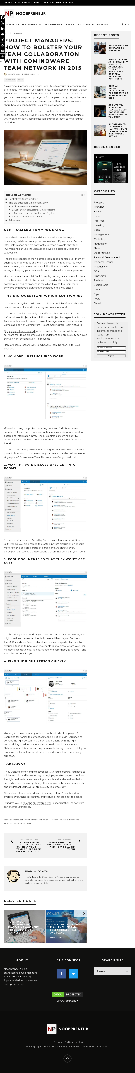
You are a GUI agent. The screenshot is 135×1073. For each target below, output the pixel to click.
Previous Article (29, 839)
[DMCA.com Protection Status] (67, 996)
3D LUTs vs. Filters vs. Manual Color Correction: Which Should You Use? (118, 111)
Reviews (98, 280)
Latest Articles (23, 3)
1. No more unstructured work (26, 206)
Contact (68, 3)
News (97, 248)
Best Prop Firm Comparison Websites (118, 48)
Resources (100, 275)
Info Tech (99, 220)
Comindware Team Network (19, 331)
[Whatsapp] (3, 45)
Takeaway (14, 220)
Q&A (96, 271)
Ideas (37, 3)
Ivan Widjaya (14, 74)
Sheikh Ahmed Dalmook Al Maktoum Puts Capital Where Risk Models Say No (118, 130)
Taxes (97, 289)
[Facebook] (3, 17)
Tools (44, 3)
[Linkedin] (3, 28)
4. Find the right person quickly (27, 216)
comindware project (14, 820)
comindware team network (37, 820)
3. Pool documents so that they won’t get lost (34, 213)
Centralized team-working (23, 199)
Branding (99, 207)
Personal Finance (104, 262)
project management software (65, 820)
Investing (99, 225)
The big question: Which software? (28, 202)
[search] (127, 971)
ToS (81, 1042)
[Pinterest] (3, 39)
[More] (3, 56)
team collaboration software (18, 824)
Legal (97, 229)
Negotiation (100, 243)
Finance (98, 211)
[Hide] (1, 61)
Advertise (55, 3)
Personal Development (107, 257)
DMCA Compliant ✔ (67, 1000)
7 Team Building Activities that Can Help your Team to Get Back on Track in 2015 (29, 846)
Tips (96, 294)
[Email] (3, 50)
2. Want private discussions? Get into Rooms (33, 210)
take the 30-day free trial (37, 803)
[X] (3, 23)
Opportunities (15, 24)
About (8, 3)
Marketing (36, 24)
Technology (75, 24)
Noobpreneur (63, 877)
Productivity (101, 266)
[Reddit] (3, 34)
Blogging (99, 202)
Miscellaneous (97, 24)
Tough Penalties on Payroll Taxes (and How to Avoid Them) (61, 845)
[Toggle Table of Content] (82, 195)
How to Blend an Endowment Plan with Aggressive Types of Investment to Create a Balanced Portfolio (118, 69)
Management (54, 24)
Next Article (65, 839)
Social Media (101, 285)
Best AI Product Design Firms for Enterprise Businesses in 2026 (118, 92)
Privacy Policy (63, 1042)
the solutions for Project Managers (51, 317)
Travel (97, 303)
